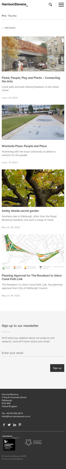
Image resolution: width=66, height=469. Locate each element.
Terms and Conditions (12, 459)
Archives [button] (10, 28)
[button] (61, 5)
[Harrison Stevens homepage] (33, 5)
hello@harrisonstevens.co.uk (16, 416)
